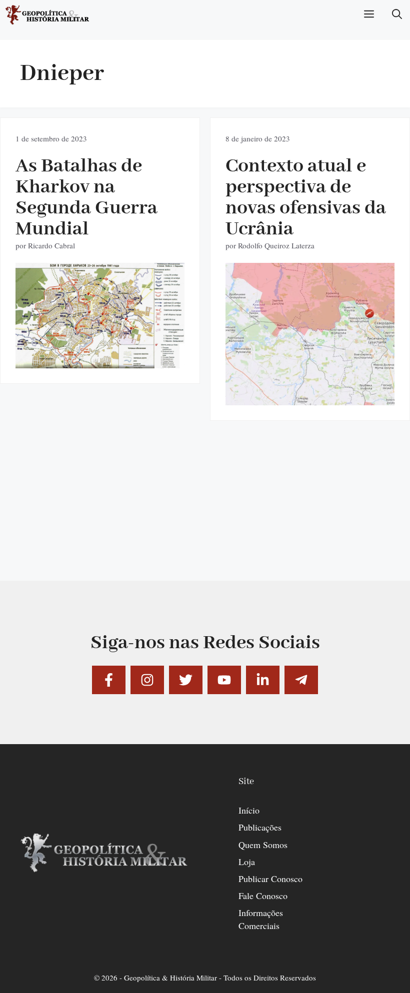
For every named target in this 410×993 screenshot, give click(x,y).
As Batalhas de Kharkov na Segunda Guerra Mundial (87, 197)
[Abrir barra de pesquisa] (397, 15)
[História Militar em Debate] (47, 15)
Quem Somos (263, 845)
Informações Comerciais (260, 919)
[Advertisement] (205, 511)
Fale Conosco (263, 896)
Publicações (260, 827)
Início (249, 810)
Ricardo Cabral (51, 245)
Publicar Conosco (270, 879)
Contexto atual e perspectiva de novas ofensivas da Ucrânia (306, 197)
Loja (246, 862)
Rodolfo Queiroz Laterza (276, 245)
